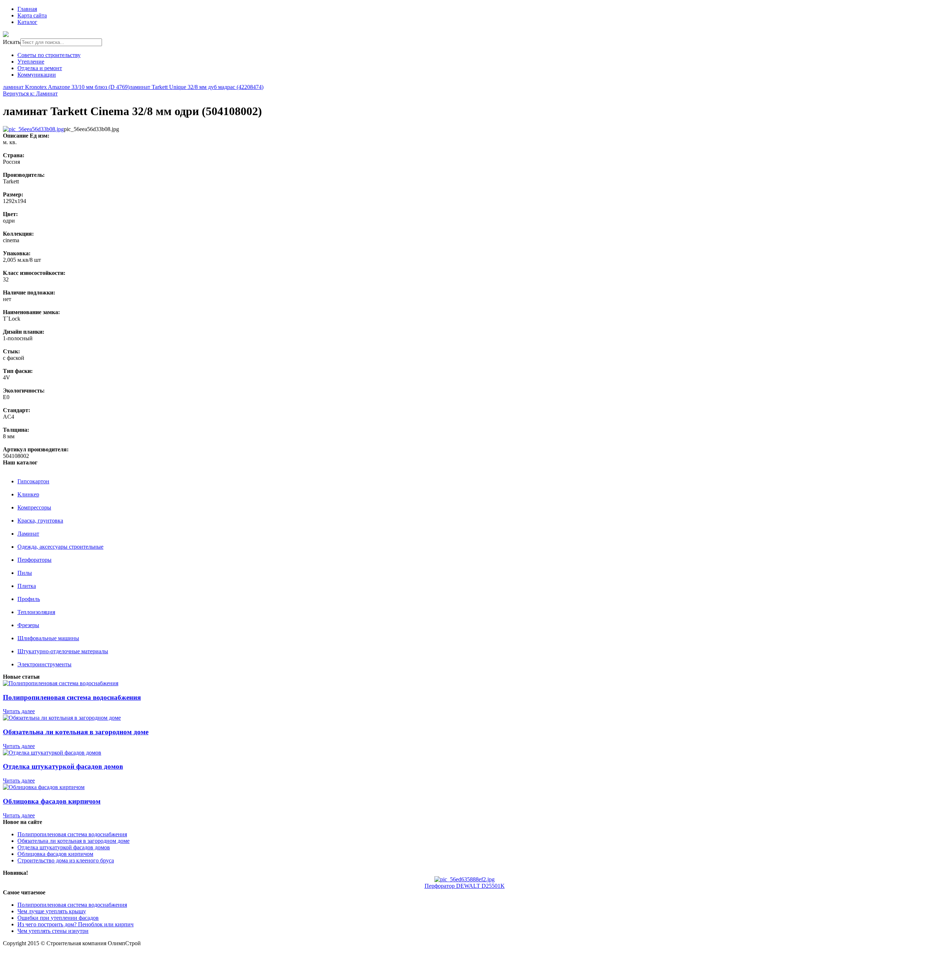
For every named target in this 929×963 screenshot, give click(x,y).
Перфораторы (34, 560)
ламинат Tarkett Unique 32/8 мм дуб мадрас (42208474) (196, 87)
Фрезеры (28, 625)
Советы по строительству (49, 55)
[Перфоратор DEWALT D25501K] (464, 879)
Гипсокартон (33, 481)
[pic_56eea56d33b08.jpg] (33, 129)
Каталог (27, 22)
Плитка (26, 586)
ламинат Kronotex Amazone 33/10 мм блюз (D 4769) (66, 87)
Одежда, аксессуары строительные (60, 547)
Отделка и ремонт (39, 68)
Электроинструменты (44, 664)
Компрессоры (34, 507)
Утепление (30, 61)
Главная (27, 9)
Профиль (28, 599)
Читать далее (19, 711)
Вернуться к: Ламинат (30, 93)
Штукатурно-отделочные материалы (62, 651)
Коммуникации (36, 75)
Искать (11, 42)
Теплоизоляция (36, 612)
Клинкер (28, 494)
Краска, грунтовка (40, 520)
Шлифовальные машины (48, 638)
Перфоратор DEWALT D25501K (465, 886)
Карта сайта (32, 15)
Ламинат (28, 534)
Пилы (24, 573)
